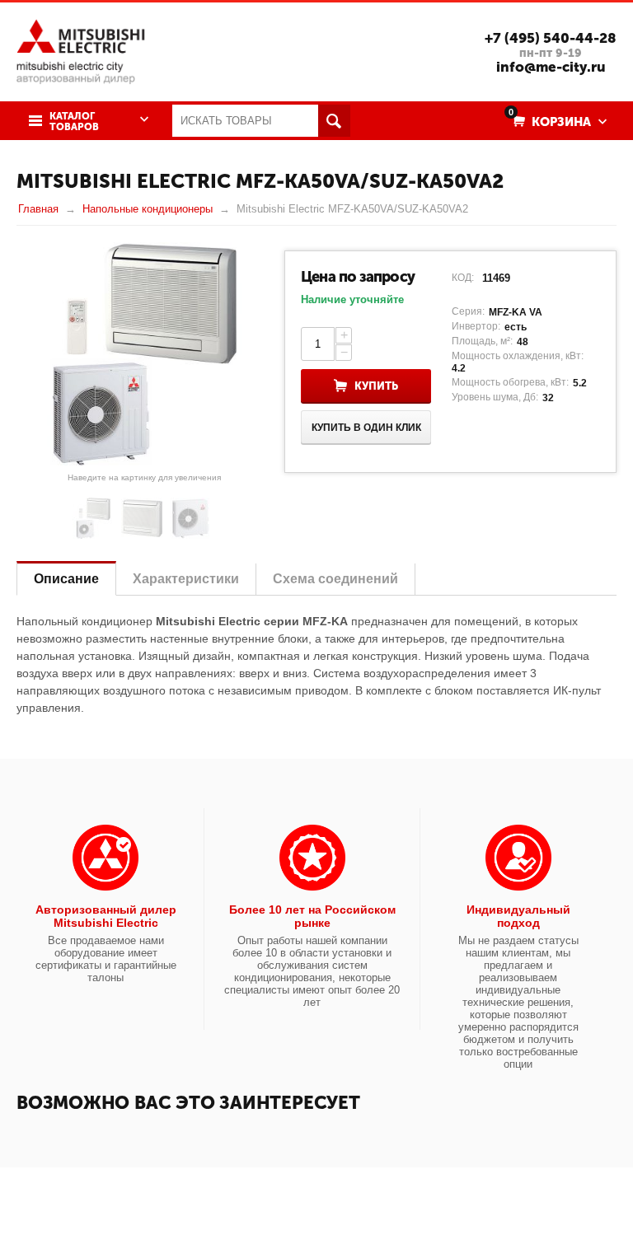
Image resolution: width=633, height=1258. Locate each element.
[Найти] (334, 121)
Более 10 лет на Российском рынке (312, 916)
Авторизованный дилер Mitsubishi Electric (105, 916)
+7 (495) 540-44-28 (551, 38)
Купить (376, 386)
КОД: (463, 277)
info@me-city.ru (551, 66)
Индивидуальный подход (518, 916)
